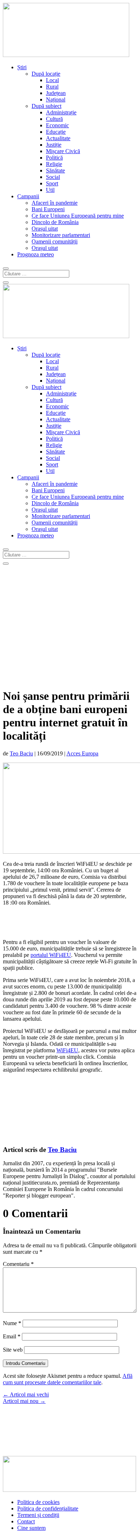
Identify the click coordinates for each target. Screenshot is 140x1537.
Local (52, 80)
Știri (22, 67)
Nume (12, 1323)
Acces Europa (82, 753)
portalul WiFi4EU (51, 955)
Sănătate (55, 170)
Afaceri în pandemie (55, 203)
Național (55, 99)
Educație (56, 132)
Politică (54, 158)
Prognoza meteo (35, 254)
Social (53, 177)
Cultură (54, 119)
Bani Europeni (48, 209)
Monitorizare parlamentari (61, 235)
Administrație (61, 112)
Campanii (28, 196)
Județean (56, 93)
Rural (52, 87)
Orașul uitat (45, 229)
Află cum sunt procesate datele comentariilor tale (67, 1379)
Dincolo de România (55, 222)
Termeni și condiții (38, 1515)
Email (11, 1336)
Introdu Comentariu (25, 1363)
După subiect (46, 106)
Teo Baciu (21, 753)
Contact (26, 1521)
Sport (52, 183)
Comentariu (18, 1264)
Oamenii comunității (55, 241)
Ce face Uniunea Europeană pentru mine (78, 216)
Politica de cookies (38, 1502)
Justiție (53, 145)
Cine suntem (31, 1528)
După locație (46, 74)
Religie (54, 164)
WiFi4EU (67, 1050)
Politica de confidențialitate (47, 1508)
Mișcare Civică (63, 151)
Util (50, 190)
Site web (13, 1350)
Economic (57, 125)
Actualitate (58, 138)
